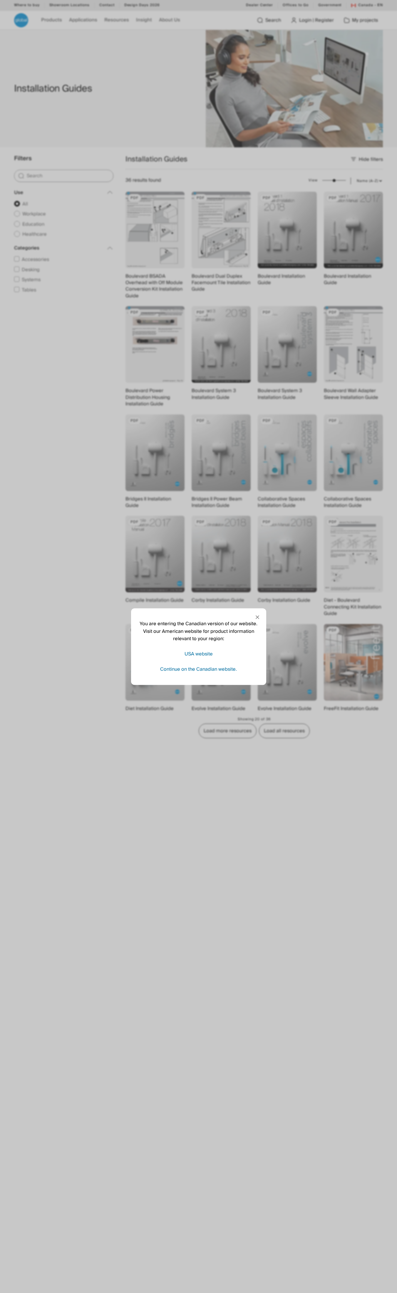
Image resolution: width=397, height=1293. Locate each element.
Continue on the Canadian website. (198, 669)
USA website (199, 654)
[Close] (257, 617)
